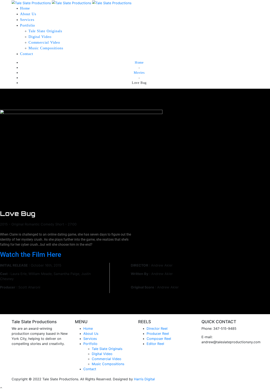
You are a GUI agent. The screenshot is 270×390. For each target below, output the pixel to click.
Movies (139, 72)
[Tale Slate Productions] (71, 2)
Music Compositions (45, 48)
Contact (26, 54)
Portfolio (27, 25)
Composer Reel (159, 338)
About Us (28, 14)
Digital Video (39, 37)
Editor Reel (155, 344)
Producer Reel (158, 333)
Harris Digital (144, 379)
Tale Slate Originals (45, 31)
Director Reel (157, 328)
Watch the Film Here (30, 255)
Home (25, 8)
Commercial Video (44, 42)
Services (27, 19)
